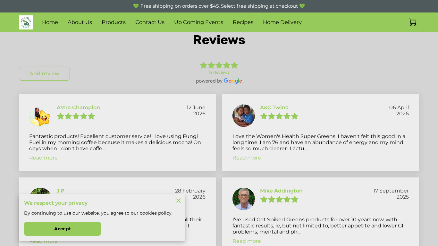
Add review (44, 73)
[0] (413, 22)
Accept (62, 229)
